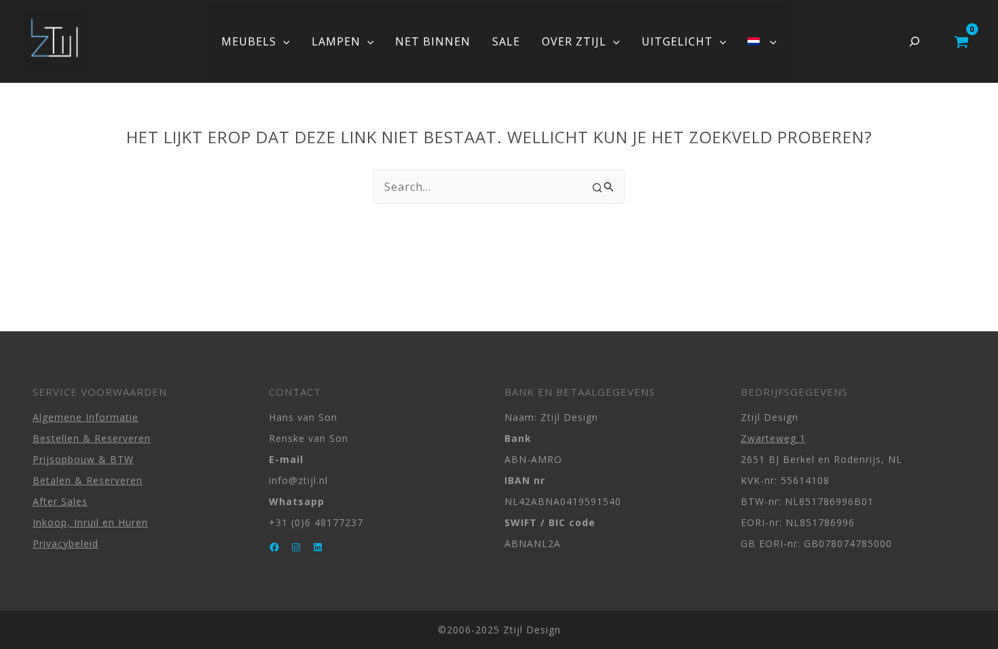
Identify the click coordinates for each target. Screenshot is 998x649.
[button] (283, 41)
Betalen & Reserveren (88, 480)
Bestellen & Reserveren (92, 438)
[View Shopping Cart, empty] (961, 41)
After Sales (60, 501)
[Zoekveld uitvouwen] (914, 41)
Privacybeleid (65, 543)
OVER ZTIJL (574, 41)
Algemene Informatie (85, 417)
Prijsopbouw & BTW (83, 459)
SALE (506, 41)
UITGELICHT (677, 41)
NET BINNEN (432, 41)
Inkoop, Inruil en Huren (90, 522)
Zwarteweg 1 (773, 438)
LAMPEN (336, 41)
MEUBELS (248, 41)
